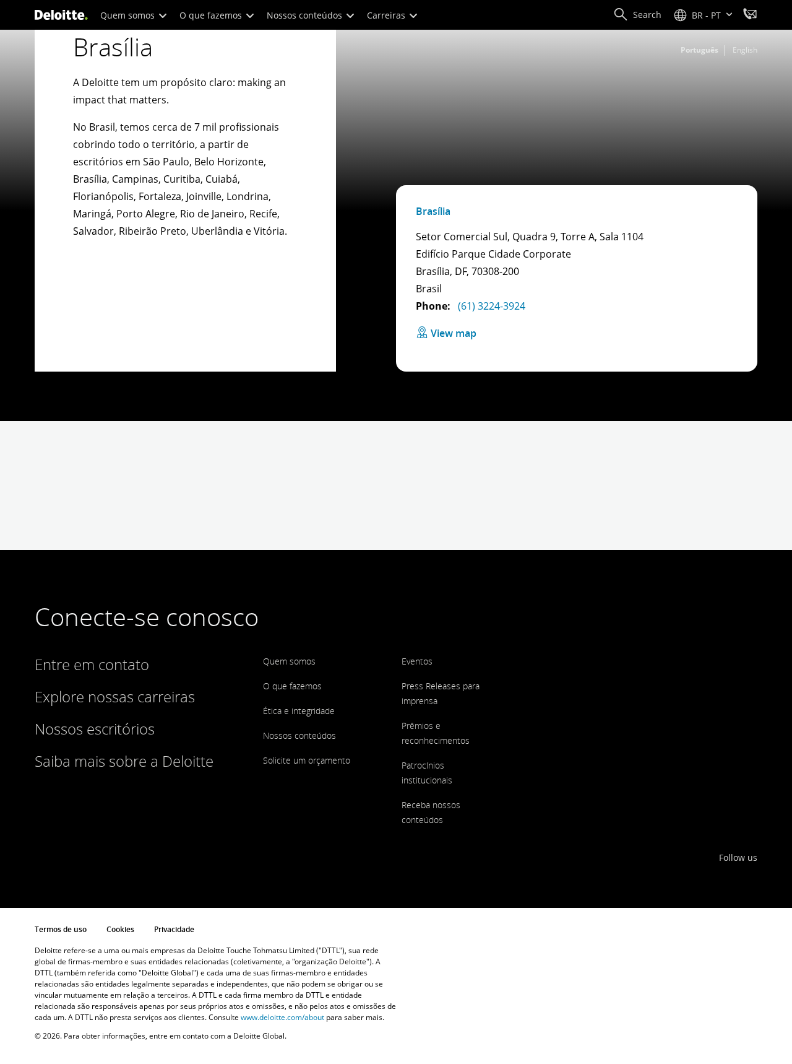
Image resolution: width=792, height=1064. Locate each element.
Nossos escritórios (95, 728)
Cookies (120, 929)
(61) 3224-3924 (490, 306)
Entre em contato (92, 664)
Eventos (417, 661)
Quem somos (128, 15)
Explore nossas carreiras (115, 696)
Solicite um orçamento (306, 760)
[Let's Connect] (749, 15)
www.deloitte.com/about (282, 1017)
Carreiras (387, 15)
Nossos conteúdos (306, 15)
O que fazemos (211, 15)
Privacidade (174, 929)
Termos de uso (61, 929)
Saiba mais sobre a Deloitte (124, 761)
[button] (637, 15)
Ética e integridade (299, 711)
